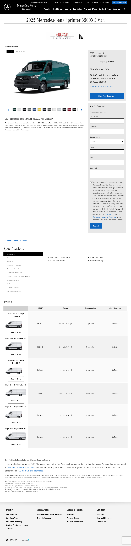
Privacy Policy (109, 214)
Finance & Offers (90, 9)
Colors (10, 51)
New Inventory (11, 514)
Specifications (12, 241)
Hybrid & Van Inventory (61, 9)
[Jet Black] (64, 110)
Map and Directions (104, 518)
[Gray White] (54, 110)
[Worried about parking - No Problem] (65, 36)
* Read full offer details (101, 86)
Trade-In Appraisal (44, 518)
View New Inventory (107, 96)
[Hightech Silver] (59, 110)
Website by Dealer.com (11, 540)
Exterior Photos (20, 51)
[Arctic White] (19, 110)
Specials (70, 514)
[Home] (7, 7)
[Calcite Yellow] (39, 110)
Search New (16, 332)
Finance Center (73, 518)
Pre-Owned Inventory (14, 522)
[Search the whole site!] (125, 9)
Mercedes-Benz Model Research (49, 514)
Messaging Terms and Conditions (104, 217)
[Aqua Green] (14, 110)
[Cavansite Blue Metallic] (44, 110)
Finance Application (75, 522)
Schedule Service (119, 2)
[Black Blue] (24, 110)
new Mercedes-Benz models (21, 467)
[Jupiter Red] (69, 110)
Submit (96, 226)
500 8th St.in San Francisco (30, 471)
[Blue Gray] (29, 110)
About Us (116, 9)
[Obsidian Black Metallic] (74, 110)
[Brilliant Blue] (34, 110)
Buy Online (77, 9)
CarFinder (9, 529)
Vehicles (47, 9)
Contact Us (101, 522)
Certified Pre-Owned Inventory (18, 525)
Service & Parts (105, 9)
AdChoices (24, 540)
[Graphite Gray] (49, 110)
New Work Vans (12, 518)
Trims (24, 241)
